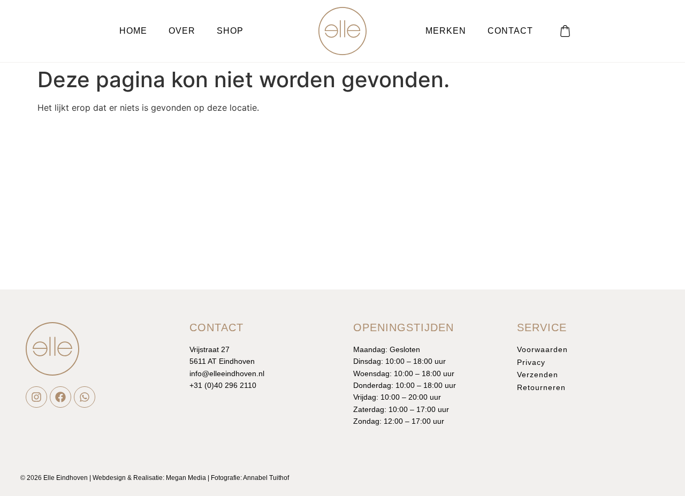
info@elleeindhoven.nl (226, 373)
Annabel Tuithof (266, 478)
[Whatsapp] (84, 397)
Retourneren (541, 387)
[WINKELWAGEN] (565, 31)
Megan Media (186, 478)
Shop (230, 30)
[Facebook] (60, 397)
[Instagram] (36, 397)
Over (182, 30)
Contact (510, 30)
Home (133, 30)
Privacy (531, 362)
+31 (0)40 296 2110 (222, 385)
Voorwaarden (542, 349)
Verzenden (537, 374)
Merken (445, 30)
